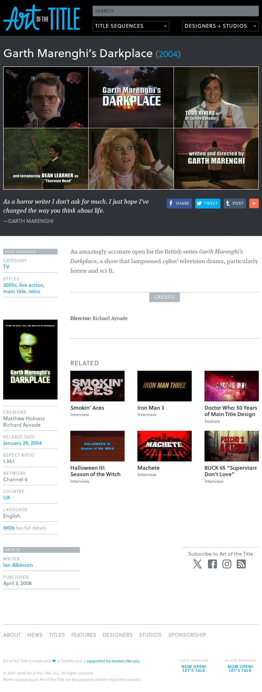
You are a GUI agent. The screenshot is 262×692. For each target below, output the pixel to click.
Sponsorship (187, 635)
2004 (168, 53)
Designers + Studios (216, 25)
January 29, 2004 (22, 442)
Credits (164, 296)
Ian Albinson (18, 564)
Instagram (227, 564)
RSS (241, 564)
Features (83, 635)
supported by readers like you (113, 661)
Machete (148, 468)
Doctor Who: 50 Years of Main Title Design (230, 411)
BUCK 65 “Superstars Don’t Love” (230, 471)
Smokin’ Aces (87, 408)
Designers (118, 635)
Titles (57, 635)
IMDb (9, 527)
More (254, 203)
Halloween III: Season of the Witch (95, 471)
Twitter (198, 564)
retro (34, 291)
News (34, 635)
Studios (150, 635)
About (12, 635)
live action (31, 284)
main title (14, 291)
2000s (10, 284)
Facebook (212, 564)
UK (6, 497)
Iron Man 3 (150, 408)
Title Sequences (119, 25)
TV (6, 266)
